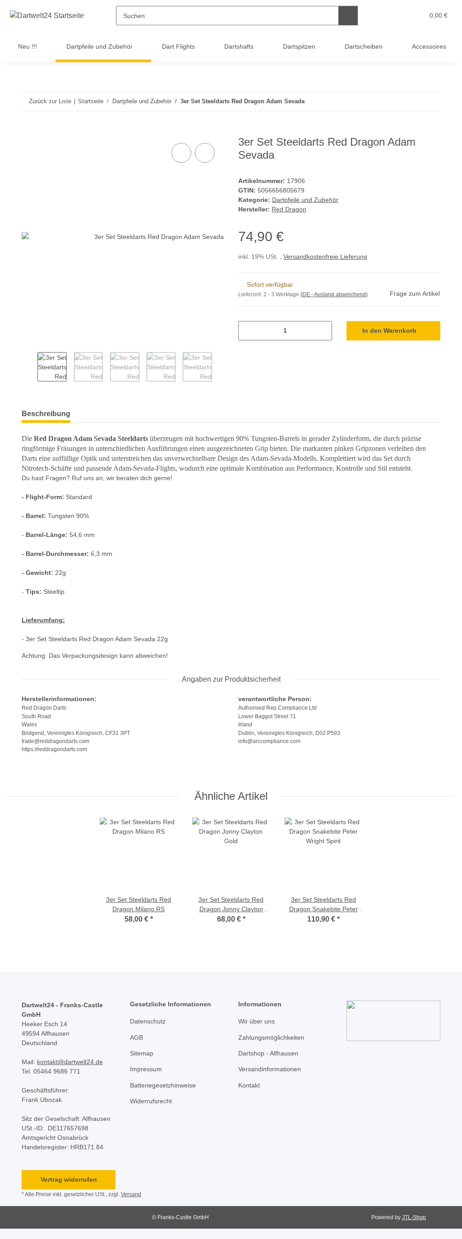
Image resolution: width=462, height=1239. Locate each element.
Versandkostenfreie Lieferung (325, 256)
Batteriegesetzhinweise (163, 1085)
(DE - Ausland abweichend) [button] (334, 294)
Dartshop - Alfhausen (268, 1053)
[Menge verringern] (248, 330)
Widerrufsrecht (151, 1101)
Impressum (146, 1069)
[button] (382, 15)
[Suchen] (348, 15)
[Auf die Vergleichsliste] (181, 153)
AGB (136, 1037)
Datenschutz (148, 1021)
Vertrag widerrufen (69, 1179)
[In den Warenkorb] (29, 131)
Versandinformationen (269, 1069)
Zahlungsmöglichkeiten (271, 1037)
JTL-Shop (414, 1217)
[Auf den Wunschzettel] (205, 153)
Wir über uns (256, 1021)
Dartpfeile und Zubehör (305, 199)
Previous (29, 367)
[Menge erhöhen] (322, 330)
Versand (131, 1194)
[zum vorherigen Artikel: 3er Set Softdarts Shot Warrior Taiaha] (411, 101)
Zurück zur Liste (50, 101)
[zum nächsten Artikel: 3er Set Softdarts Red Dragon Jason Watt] (430, 101)
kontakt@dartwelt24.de (70, 1061)
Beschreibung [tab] (46, 414)
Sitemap (141, 1053)
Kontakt (249, 1085)
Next (220, 367)
